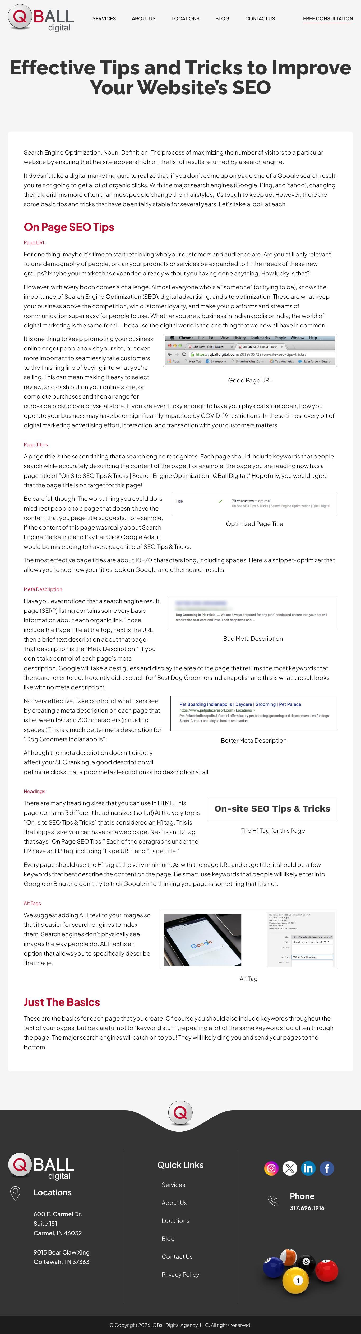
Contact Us (260, 18)
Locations (186, 18)
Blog (222, 18)
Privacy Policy (180, 1274)
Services (104, 18)
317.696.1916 (307, 1207)
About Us (144, 18)
